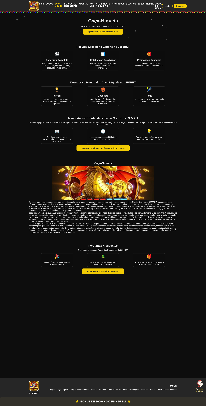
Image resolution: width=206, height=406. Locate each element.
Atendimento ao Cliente (103, 5)
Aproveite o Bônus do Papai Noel (103, 32)
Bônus (141, 4)
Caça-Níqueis (59, 5)
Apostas (83, 4)
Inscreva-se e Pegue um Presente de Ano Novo (103, 148)
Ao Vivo (92, 5)
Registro (180, 6)
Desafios (131, 4)
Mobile (150, 4)
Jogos (49, 4)
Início (42, 4)
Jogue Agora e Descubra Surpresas (103, 271)
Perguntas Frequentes (70, 5)
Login (167, 6)
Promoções (118, 4)
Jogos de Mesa (170, 390)
